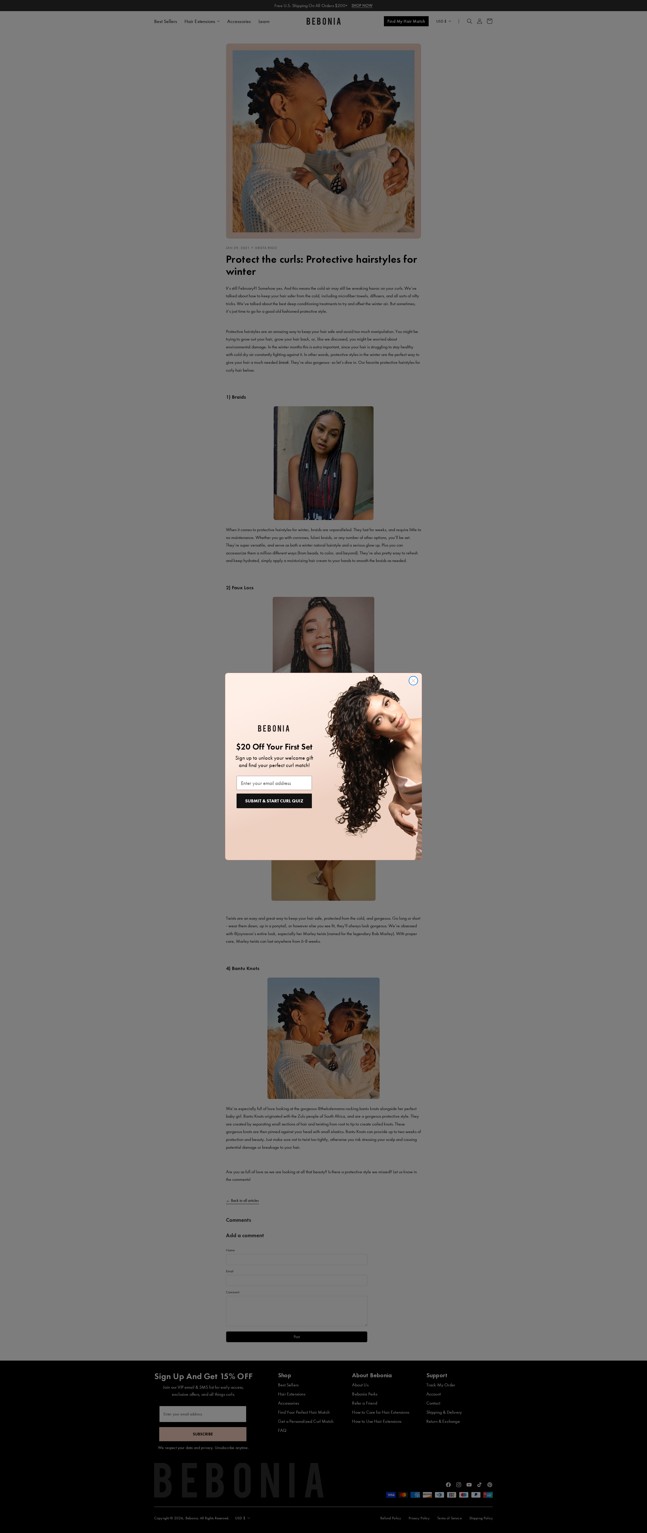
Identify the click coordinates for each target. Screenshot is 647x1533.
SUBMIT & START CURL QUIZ (274, 801)
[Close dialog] (413, 680)
